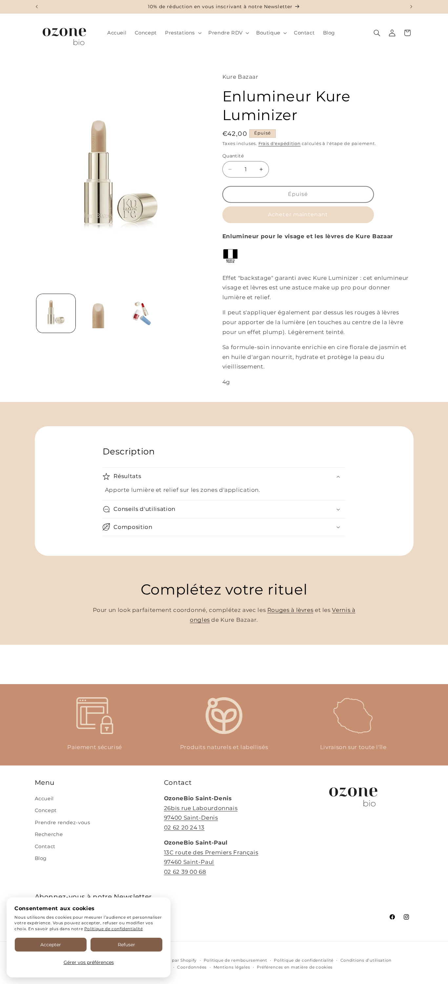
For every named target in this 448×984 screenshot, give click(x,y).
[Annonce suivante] (411, 6)
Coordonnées (192, 967)
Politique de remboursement (235, 960)
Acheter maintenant (298, 214)
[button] (182, 33)
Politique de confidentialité (113, 928)
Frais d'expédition (279, 143)
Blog (41, 858)
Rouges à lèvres (290, 610)
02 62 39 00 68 (185, 872)
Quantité (233, 155)
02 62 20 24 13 (184, 827)
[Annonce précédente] (37, 6)
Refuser (126, 945)
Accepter (50, 945)
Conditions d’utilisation (366, 960)
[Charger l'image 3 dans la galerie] (140, 313)
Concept (46, 810)
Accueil (44, 799)
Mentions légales (232, 967)
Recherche (49, 834)
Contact (45, 846)
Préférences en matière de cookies (295, 967)
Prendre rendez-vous (62, 823)
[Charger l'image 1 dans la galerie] (55, 313)
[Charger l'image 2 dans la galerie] (98, 313)
